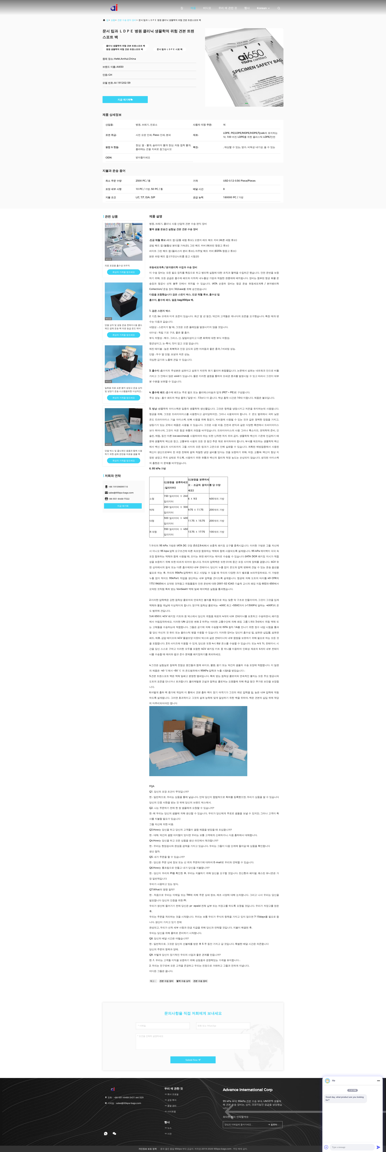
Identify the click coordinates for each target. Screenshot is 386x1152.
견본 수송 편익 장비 (126, 20)
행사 (247, 8)
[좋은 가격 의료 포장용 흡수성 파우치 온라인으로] (123, 242)
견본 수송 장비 (200, 981)
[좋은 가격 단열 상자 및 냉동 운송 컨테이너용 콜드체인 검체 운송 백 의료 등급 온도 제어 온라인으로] (123, 301)
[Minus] (378, 1081)
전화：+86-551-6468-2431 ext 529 (125, 1097)
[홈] (114, 7)
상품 (113, 20)
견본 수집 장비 (166, 981)
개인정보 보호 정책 (148, 1148)
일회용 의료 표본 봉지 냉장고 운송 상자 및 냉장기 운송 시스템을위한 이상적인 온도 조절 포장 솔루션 (123, 391)
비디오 (207, 8)
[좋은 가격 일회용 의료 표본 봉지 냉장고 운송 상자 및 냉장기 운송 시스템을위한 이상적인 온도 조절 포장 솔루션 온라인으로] (123, 364)
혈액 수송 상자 (183, 981)
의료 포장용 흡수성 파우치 (117, 265)
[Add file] (326, 1147)
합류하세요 (275, 1124)
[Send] (378, 1147)
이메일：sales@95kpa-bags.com (124, 1103)
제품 (193, 8)
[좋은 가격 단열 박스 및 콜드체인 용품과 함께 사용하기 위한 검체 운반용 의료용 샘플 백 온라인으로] (123, 427)
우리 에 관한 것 (227, 8)
